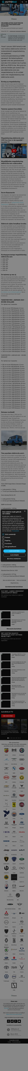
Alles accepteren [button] (15, 551)
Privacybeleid (15, 531)
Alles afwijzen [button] (14, 555)
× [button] (24, 511)
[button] (14, 559)
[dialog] (14, 535)
